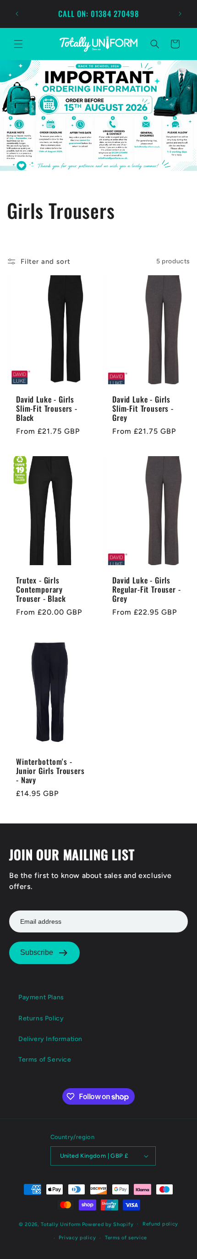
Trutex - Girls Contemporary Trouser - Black (41, 590)
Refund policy (160, 1224)
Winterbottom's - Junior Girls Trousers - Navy (50, 771)
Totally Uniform (61, 1224)
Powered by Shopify (108, 1224)
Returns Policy (41, 1018)
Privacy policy (77, 1238)
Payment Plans (41, 997)
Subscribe (36, 952)
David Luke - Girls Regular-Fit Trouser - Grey (146, 590)
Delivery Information (50, 1039)
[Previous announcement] (17, 14)
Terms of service (126, 1238)
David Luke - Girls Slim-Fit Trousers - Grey (143, 408)
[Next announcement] (180, 14)
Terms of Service (44, 1059)
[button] (18, 44)
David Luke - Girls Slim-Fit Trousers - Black (46, 408)
